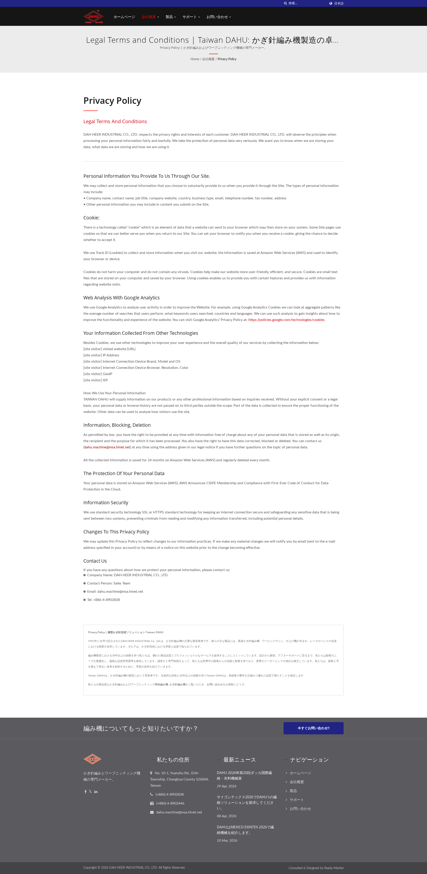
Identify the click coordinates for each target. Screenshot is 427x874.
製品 (170, 16)
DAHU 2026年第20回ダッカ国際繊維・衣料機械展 (244, 775)
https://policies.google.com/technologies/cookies (286, 320)
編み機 (164, 684)
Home (195, 59)
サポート (190, 16)
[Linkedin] (95, 791)
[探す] (285, 3)
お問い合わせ (218, 16)
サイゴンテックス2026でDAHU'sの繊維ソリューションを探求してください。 (247, 802)
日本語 (339, 3)
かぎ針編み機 (177, 684)
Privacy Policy (227, 59)
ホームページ (124, 16)
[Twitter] (90, 791)
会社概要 (149, 16)
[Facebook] (86, 791)
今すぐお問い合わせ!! (314, 728)
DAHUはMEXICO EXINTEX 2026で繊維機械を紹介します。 (245, 830)
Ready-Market (334, 868)
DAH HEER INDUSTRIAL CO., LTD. (133, 867)
